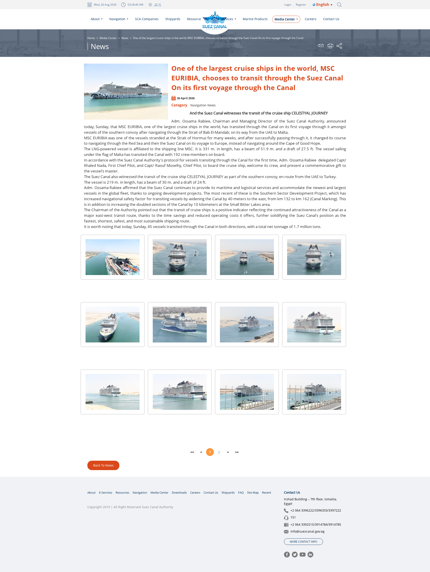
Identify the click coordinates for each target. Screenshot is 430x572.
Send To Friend (321, 46)
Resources (122, 492)
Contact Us (211, 492)
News (124, 38)
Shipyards (228, 492)
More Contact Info (303, 542)
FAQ (241, 492)
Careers (195, 492)
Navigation (140, 492)
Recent (266, 492)
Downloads (179, 492)
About (91, 492)
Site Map (253, 492)
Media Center (108, 38)
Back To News (103, 465)
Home (91, 38)
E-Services (105, 492)
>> (237, 452)
